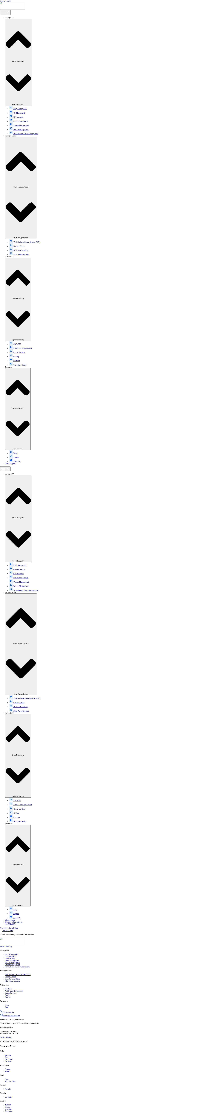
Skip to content (5, 1)
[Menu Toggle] (5, 12)
